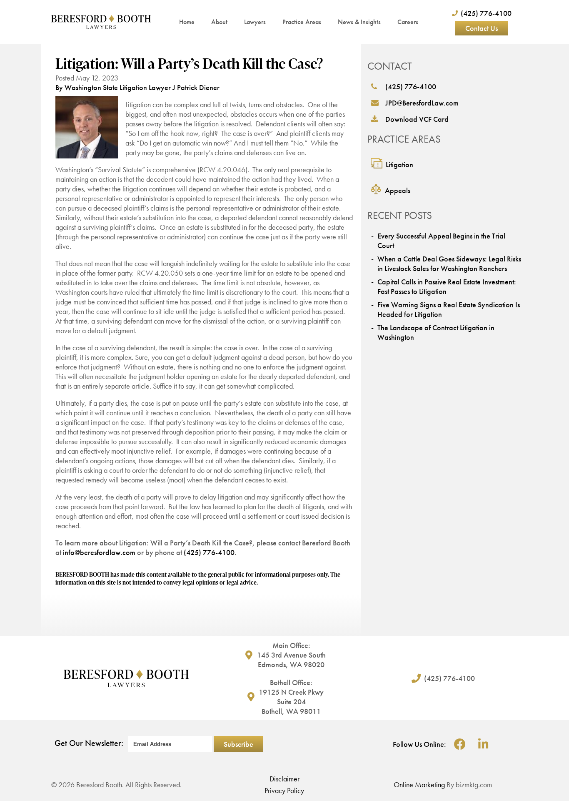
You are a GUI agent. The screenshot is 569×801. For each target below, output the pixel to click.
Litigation (399, 164)
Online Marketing (419, 784)
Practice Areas (301, 22)
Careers (407, 22)
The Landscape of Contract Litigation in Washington (435, 332)
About (219, 22)
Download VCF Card (417, 119)
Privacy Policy (284, 790)
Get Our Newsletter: (89, 743)
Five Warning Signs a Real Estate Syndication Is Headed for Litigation (448, 309)
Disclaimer (284, 778)
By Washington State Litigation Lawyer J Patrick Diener (137, 87)
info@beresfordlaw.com (99, 552)
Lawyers (255, 22)
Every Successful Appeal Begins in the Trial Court (441, 240)
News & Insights (359, 22)
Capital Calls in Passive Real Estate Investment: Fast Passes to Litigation (446, 286)
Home (187, 22)
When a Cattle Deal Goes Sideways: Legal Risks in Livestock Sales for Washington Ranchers (449, 263)
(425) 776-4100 (209, 552)
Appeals (397, 190)
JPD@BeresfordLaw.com (422, 103)
